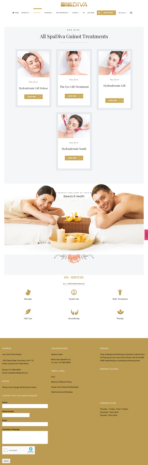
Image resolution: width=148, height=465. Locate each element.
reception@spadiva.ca (18, 373)
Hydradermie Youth (74, 149)
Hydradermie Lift (114, 85)
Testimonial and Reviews (62, 392)
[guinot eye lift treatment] (74, 52)
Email (4, 420)
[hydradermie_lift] (114, 52)
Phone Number (8, 411)
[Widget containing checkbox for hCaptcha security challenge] (18, 450)
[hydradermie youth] (74, 115)
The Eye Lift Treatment (74, 87)
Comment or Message (11, 429)
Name (5, 402)
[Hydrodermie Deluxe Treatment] (33, 52)
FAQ (53, 377)
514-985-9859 (15, 370)
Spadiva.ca (65, 359)
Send (6, 461)
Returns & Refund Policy (61, 382)
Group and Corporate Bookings (64, 387)
